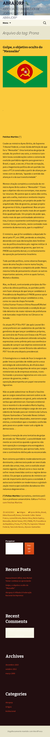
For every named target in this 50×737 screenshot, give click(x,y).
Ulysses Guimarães (32, 527)
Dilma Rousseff (9, 515)
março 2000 (10, 673)
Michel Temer (17, 521)
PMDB (30, 521)
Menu (5, 22)
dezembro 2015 (12, 664)
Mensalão (7, 521)
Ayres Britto (35, 512)
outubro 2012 (11, 669)
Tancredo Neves (17, 527)
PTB (24, 524)
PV (28, 524)
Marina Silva (27, 518)
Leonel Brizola (15, 518)
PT (21, 524)
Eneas (18, 515)
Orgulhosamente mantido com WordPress (25, 731)
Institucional (11, 711)
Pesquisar (10, 541)
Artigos (22, 512)
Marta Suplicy (38, 518)
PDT (25, 521)
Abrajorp (9, 702)
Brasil (43, 512)
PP (34, 521)
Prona (16, 524)
